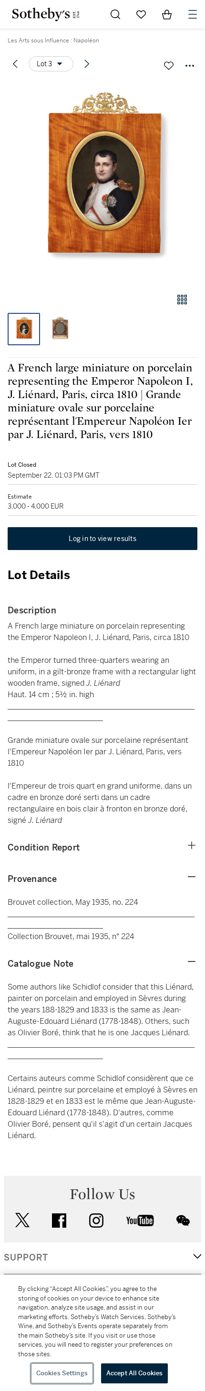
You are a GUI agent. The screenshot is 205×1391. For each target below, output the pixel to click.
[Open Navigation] (192, 14)
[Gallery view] (182, 299)
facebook (59, 1220)
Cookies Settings (62, 1373)
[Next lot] (86, 63)
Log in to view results (102, 538)
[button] (102, 182)
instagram (96, 1220)
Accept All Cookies (134, 1373)
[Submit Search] (115, 14)
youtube (140, 1220)
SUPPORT (26, 1257)
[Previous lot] (15, 63)
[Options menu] (189, 65)
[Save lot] (168, 65)
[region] (102, 1333)
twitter (22, 1220)
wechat (183, 1220)
